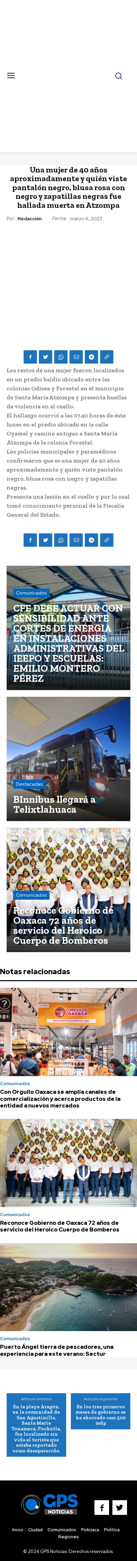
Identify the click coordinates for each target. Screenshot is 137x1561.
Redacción (30, 219)
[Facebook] (30, 357)
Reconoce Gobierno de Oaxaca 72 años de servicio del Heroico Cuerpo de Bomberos (59, 1226)
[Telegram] (91, 357)
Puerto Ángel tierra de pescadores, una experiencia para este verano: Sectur (56, 1350)
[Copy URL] (106, 357)
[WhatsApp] (61, 357)
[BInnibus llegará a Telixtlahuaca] (68, 759)
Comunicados (31, 593)
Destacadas (29, 784)
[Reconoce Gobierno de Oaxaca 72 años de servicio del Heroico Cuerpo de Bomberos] (68, 890)
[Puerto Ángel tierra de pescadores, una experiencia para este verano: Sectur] (68, 1287)
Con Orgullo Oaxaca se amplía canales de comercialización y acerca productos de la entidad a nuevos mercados (60, 1098)
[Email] (76, 357)
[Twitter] (45, 357)
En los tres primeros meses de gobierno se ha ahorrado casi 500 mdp (100, 1415)
